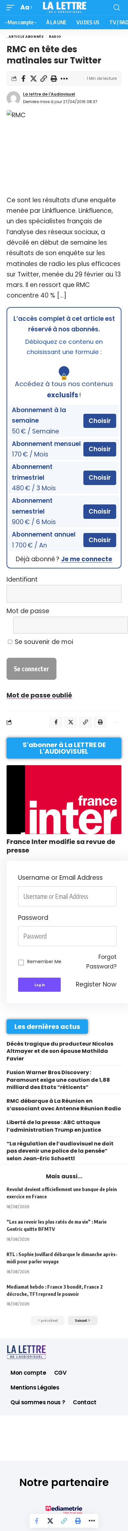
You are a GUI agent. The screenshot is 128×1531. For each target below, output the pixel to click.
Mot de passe (28, 611)
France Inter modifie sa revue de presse (61, 846)
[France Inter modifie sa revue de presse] (64, 799)
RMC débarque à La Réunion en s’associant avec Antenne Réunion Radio (64, 1104)
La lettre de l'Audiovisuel (49, 94)
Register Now (96, 984)
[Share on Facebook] (23, 78)
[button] (12, 7)
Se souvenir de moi (43, 641)
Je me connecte (86, 559)
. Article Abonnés (25, 36)
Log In (39, 985)
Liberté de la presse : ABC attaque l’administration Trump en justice (54, 1126)
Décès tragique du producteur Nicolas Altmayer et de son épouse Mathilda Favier (60, 1051)
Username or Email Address (60, 877)
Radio (55, 36)
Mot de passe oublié (39, 695)
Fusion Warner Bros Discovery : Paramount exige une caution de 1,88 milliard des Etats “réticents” (58, 1080)
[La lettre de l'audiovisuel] (64, 7)
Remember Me (44, 961)
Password (33, 917)
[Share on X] (33, 78)
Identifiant (22, 579)
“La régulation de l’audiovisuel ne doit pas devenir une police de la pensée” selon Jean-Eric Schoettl (60, 1151)
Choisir (100, 420)
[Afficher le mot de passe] (112, 625)
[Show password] (115, 936)
